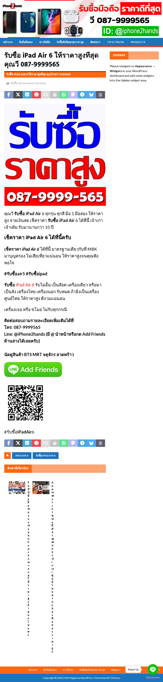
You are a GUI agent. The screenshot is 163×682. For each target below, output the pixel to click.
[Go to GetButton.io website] (153, 677)
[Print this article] (54, 95)
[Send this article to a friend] (45, 95)
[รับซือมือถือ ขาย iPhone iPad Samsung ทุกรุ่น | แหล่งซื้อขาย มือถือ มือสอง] (81, 35)
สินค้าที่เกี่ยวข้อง (17, 468)
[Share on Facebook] (8, 95)
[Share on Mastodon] (72, 95)
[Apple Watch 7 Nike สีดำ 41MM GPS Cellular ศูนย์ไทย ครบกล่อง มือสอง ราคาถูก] (40, 487)
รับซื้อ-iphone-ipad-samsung (28, 83)
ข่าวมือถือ (44, 42)
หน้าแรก (8, 42)
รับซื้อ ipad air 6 (45, 455)
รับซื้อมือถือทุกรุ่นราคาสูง (70, 42)
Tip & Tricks (115, 42)
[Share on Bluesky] (91, 95)
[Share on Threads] (100, 95)
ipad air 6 (21, 455)
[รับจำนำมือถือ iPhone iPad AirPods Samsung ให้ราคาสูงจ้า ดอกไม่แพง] (16, 487)
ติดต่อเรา (95, 42)
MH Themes (113, 677)
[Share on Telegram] (82, 95)
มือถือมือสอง (26, 42)
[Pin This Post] (36, 95)
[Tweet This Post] (17, 95)
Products (138, 42)
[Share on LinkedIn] (27, 95)
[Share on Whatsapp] (63, 95)
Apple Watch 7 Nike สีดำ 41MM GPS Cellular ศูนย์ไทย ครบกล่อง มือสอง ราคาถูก (53, 567)
